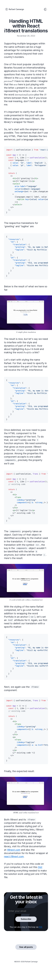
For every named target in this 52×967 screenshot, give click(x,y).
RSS (40, 927)
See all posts (26, 947)
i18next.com (13, 849)
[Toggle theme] (45, 9)
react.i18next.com (14, 856)
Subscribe (26, 919)
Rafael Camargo (16, 9)
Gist (40, 867)
